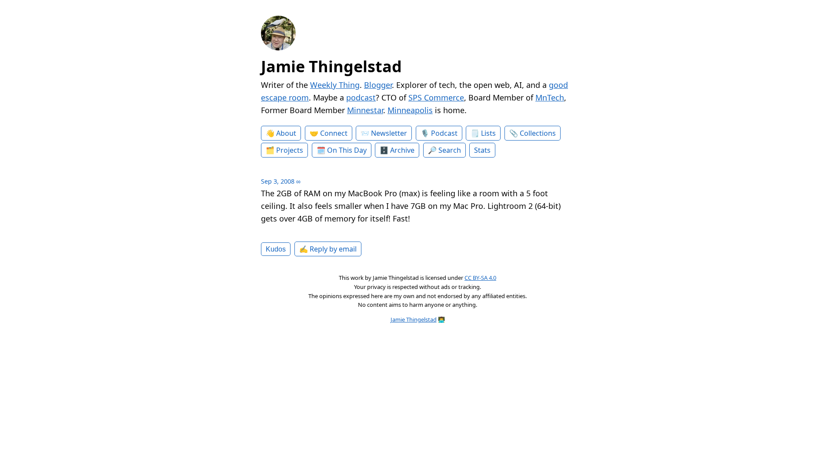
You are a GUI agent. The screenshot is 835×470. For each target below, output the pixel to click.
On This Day (347, 150)
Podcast (444, 133)
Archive (402, 150)
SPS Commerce (436, 97)
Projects (289, 150)
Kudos (276, 249)
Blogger (378, 85)
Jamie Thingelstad (331, 66)
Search (449, 150)
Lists (488, 133)
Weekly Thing (335, 85)
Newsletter (389, 133)
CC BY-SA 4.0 (480, 278)
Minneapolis (410, 110)
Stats (482, 150)
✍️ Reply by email (328, 249)
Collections (538, 133)
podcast (361, 97)
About (286, 133)
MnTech (549, 97)
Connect (333, 133)
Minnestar (365, 110)
